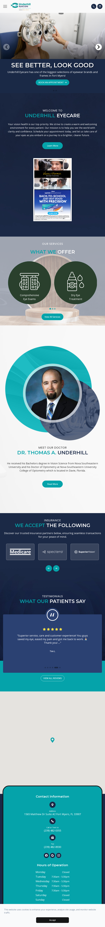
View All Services (52, 316)
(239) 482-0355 (52, 829)
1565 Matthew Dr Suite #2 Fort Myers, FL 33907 (52, 813)
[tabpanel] (29, 282)
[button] (5, 6)
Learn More (52, 145)
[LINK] (29, 262)
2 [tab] (52, 309)
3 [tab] (55, 309)
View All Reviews (52, 678)
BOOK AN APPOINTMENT (51, 82)
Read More (52, 484)
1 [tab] (50, 309)
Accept (52, 920)
